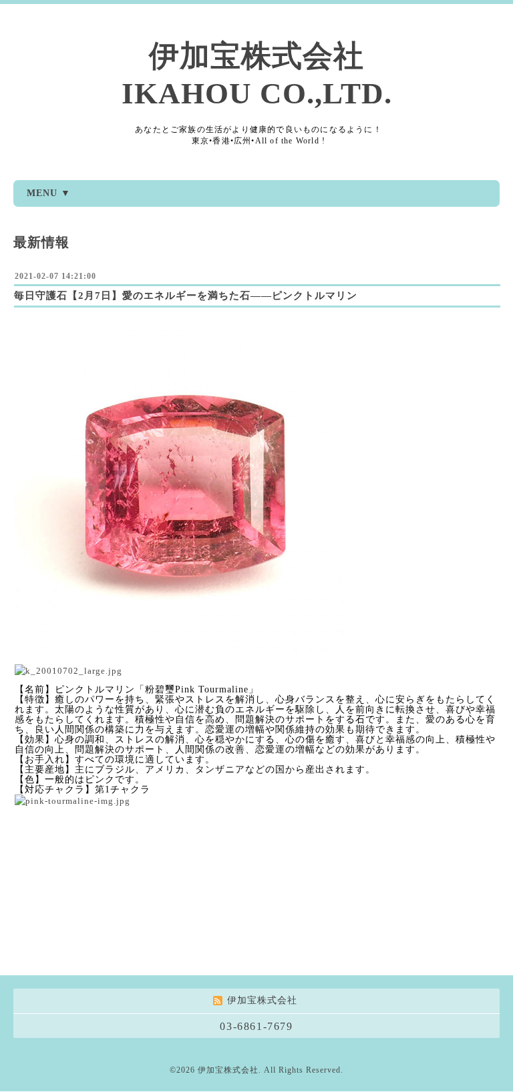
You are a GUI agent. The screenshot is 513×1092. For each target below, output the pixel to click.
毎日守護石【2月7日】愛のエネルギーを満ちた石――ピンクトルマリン (185, 295)
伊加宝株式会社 (228, 1070)
